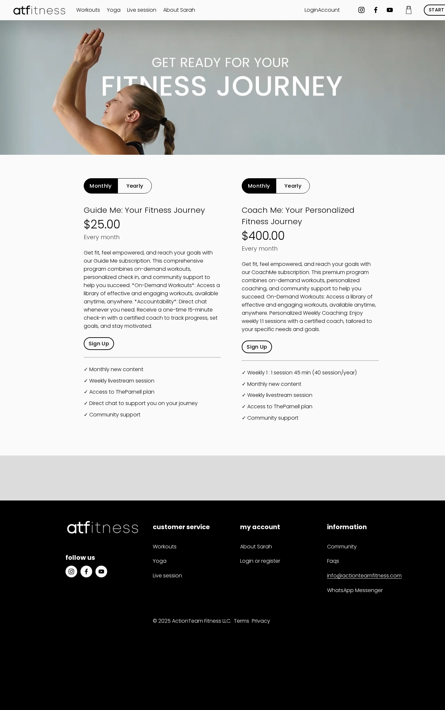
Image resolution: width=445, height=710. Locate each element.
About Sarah (179, 10)
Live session (141, 10)
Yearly (134, 186)
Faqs (333, 561)
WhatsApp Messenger (355, 590)
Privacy (261, 621)
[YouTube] (390, 10)
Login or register (260, 561)
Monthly (100, 186)
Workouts (88, 10)
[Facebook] (376, 10)
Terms (241, 621)
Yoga (114, 10)
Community (342, 546)
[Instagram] (361, 10)
